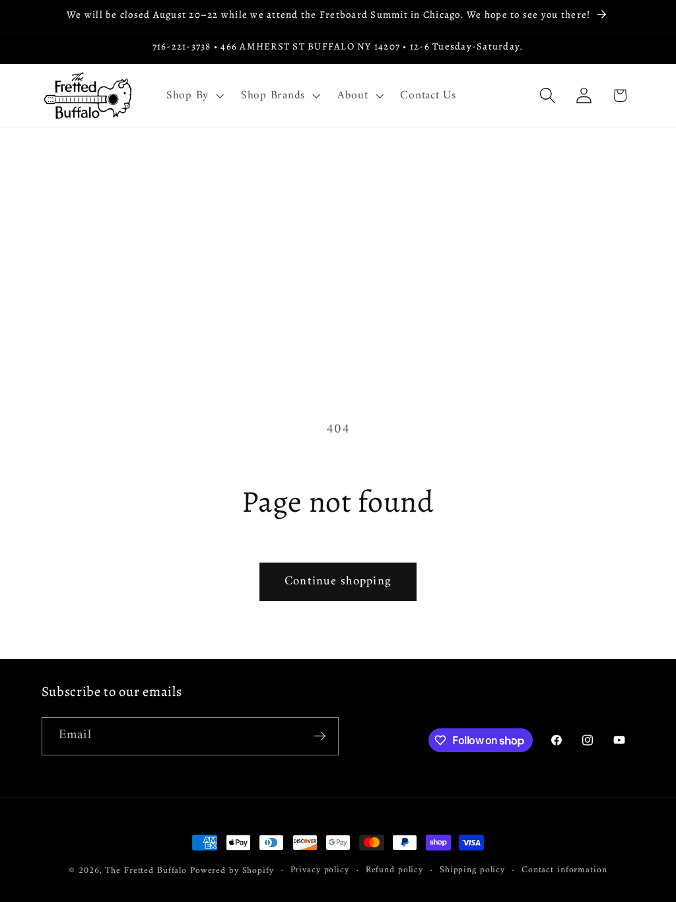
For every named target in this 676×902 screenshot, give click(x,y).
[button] (193, 96)
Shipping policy (472, 871)
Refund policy (394, 871)
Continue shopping (338, 581)
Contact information (564, 871)
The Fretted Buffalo (147, 871)
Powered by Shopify (232, 871)
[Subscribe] (320, 736)
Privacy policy (319, 871)
